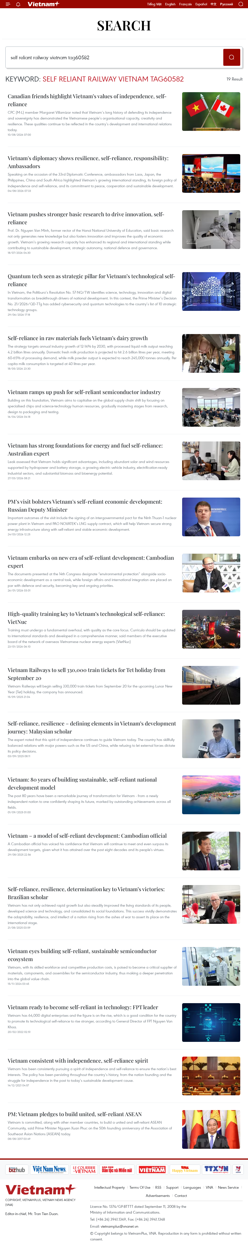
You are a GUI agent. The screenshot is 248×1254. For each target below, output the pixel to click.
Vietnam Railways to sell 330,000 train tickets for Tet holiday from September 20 (86, 673)
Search (124, 25)
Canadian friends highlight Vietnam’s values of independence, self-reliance (87, 100)
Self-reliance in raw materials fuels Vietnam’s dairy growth (78, 338)
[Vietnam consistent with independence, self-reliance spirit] (211, 1076)
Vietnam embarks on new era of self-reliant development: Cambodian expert (91, 561)
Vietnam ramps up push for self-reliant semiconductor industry (84, 392)
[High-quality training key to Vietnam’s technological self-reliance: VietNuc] (211, 629)
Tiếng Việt (154, 4)
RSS (158, 1187)
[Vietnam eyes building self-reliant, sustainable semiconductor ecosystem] (211, 966)
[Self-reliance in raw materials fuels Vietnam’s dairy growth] (211, 353)
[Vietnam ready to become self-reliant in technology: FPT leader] (211, 1022)
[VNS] (49, 1169)
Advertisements (158, 1195)
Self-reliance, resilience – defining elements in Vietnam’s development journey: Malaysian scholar (92, 727)
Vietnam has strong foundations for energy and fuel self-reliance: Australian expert (85, 449)
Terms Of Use (140, 1187)
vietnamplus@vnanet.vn (119, 1226)
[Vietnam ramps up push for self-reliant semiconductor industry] (211, 407)
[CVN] (84, 1169)
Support (172, 1187)
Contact (181, 1195)
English (170, 4)
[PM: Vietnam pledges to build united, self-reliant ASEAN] (211, 1129)
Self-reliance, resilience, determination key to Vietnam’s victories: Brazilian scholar (86, 893)
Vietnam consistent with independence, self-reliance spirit (78, 1060)
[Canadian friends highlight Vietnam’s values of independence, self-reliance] (211, 111)
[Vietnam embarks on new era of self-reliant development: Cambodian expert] (211, 573)
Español (201, 4)
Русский (226, 4)
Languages (192, 1187)
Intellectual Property (109, 1187)
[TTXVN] (216, 1169)
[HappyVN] (185, 1169)
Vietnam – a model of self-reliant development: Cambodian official (87, 835)
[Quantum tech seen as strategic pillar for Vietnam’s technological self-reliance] (211, 291)
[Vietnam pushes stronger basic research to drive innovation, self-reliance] (211, 229)
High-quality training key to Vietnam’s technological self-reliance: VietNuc (86, 617)
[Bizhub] (16, 1169)
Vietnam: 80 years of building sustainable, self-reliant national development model (82, 783)
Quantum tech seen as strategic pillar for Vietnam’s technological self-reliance (91, 280)
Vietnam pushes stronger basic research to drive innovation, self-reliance (86, 218)
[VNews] (238, 1169)
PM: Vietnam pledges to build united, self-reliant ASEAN (75, 1114)
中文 (214, 4)
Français (185, 4)
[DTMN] (117, 1169)
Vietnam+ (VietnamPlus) (44, 4)
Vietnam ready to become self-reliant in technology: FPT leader (83, 1007)
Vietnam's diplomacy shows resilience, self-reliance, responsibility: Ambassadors (88, 162)
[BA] (152, 1169)
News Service (228, 1187)
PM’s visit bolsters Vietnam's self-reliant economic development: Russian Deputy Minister (85, 505)
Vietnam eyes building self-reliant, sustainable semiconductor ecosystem (82, 955)
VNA (209, 1187)
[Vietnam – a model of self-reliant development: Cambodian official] (211, 851)
